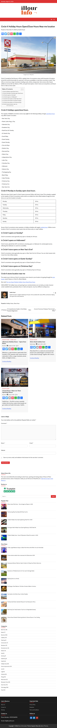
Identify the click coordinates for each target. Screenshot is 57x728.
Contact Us (3, 707)
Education (3, 645)
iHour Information (22, 726)
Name (3, 443)
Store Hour (16, 303)
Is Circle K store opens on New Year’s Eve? (12, 98)
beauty (2, 632)
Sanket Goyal (21, 29)
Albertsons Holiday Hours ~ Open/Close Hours (14, 342)
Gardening (3, 658)
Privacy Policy (32, 704)
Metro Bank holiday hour (37, 342)
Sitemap (3, 709)
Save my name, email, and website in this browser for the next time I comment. (23, 457)
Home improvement (5, 666)
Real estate (3, 679)
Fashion (2, 650)
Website (3, 450)
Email (31, 443)
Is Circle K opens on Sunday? (9, 95)
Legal (2, 671)
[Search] (54, 19)
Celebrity (3, 637)
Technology (3, 687)
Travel (2, 690)
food (2, 653)
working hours (44, 227)
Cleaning (3, 640)
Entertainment (4, 648)
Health (2, 661)
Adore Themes (44, 726)
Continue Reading (6, 361)
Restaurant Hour (4, 682)
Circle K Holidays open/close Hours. (10, 91)
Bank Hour (3, 629)
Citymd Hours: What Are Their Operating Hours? (11, 391)
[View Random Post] (51, 19)
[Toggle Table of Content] (21, 89)
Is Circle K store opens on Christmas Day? (12, 102)
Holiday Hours (9, 303)
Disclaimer (32, 707)
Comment (4, 423)
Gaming (2, 655)
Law (2, 669)
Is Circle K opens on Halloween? (10, 97)
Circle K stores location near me (10, 104)
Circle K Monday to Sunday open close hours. (13, 93)
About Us (3, 704)
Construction (4, 642)
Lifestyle (3, 674)
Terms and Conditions (34, 709)
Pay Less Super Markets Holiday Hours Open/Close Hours (20, 282)
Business (3, 635)
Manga (2, 676)
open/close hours (50, 113)
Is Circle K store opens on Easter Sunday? (12, 100)
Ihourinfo (4, 345)
